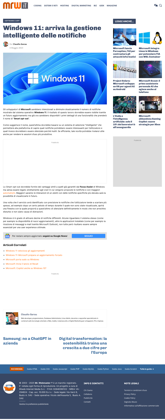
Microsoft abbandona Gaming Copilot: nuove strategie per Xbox (150, 120)
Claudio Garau (20, 44)
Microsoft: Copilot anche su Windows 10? (26, 268)
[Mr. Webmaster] (9, 387)
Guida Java (117, 369)
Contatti (87, 402)
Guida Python (103, 369)
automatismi (9, 193)
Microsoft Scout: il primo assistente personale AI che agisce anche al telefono (149, 86)
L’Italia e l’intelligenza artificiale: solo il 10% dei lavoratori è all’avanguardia (124, 122)
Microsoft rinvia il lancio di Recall (22, 264)
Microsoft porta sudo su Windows (22, 259)
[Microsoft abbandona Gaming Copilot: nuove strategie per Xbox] (150, 104)
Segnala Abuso (130, 402)
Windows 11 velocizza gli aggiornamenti (25, 250)
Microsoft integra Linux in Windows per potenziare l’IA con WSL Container (149, 52)
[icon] (156, 5)
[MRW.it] (15, 5)
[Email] (104, 44)
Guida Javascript (60, 369)
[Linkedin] (86, 44)
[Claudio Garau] (6, 44)
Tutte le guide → (147, 369)
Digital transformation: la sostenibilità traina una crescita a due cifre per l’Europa (83, 345)
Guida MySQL (88, 369)
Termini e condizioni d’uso (135, 390)
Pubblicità (88, 398)
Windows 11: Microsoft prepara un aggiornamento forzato (34, 255)
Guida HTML (32, 369)
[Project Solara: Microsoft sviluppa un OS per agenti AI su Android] (124, 69)
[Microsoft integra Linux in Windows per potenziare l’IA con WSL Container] (150, 37)
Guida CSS (45, 369)
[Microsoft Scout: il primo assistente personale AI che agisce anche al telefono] (150, 69)
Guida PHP (74, 369)
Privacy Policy (130, 394)
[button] (160, 5)
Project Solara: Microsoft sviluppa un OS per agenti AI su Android (124, 85)
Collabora (88, 394)
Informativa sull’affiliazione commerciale (141, 405)
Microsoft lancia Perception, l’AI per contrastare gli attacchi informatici (124, 52)
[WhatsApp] (92, 44)
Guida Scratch (131, 369)
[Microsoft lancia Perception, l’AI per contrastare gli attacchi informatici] (124, 37)
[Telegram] (98, 44)
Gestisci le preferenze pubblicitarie (33, 404)
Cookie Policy (129, 398)
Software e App (12, 21)
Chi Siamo (88, 390)
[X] (80, 44)
